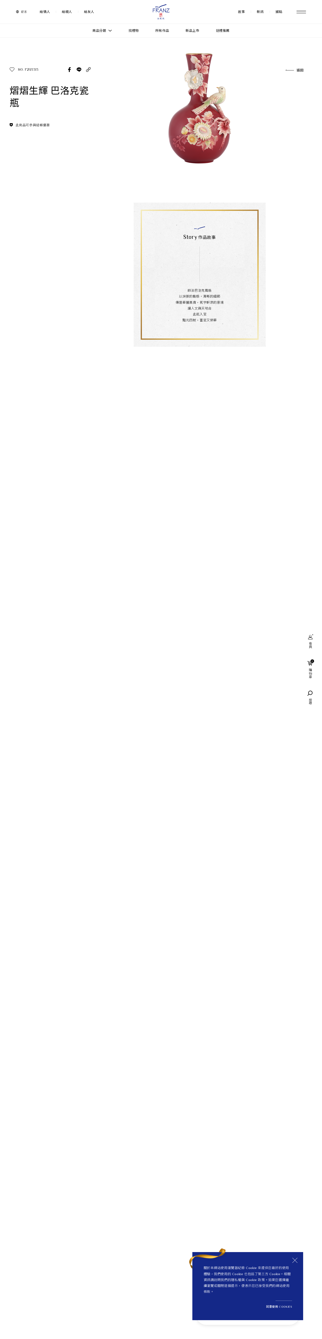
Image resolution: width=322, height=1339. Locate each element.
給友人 (89, 12)
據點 (279, 12)
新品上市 (192, 31)
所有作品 (162, 31)
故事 (241, 12)
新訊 (260, 12)
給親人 (67, 12)
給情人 (45, 12)
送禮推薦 (223, 31)
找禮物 (133, 31)
